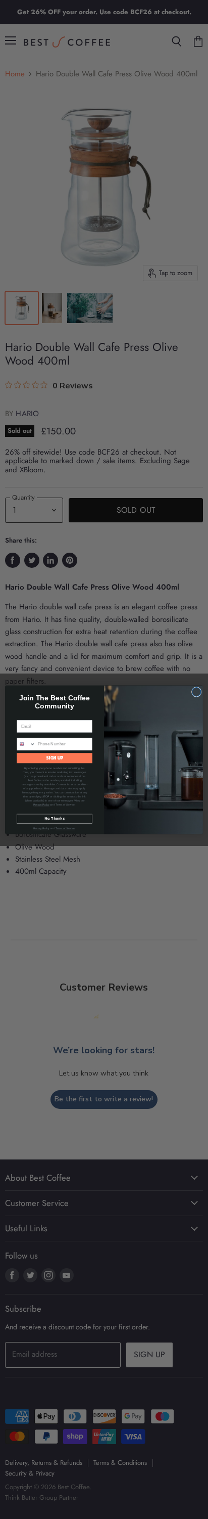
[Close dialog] (196, 691)
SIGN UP (55, 758)
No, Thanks (54, 818)
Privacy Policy (41, 804)
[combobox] (26, 744)
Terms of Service (65, 828)
